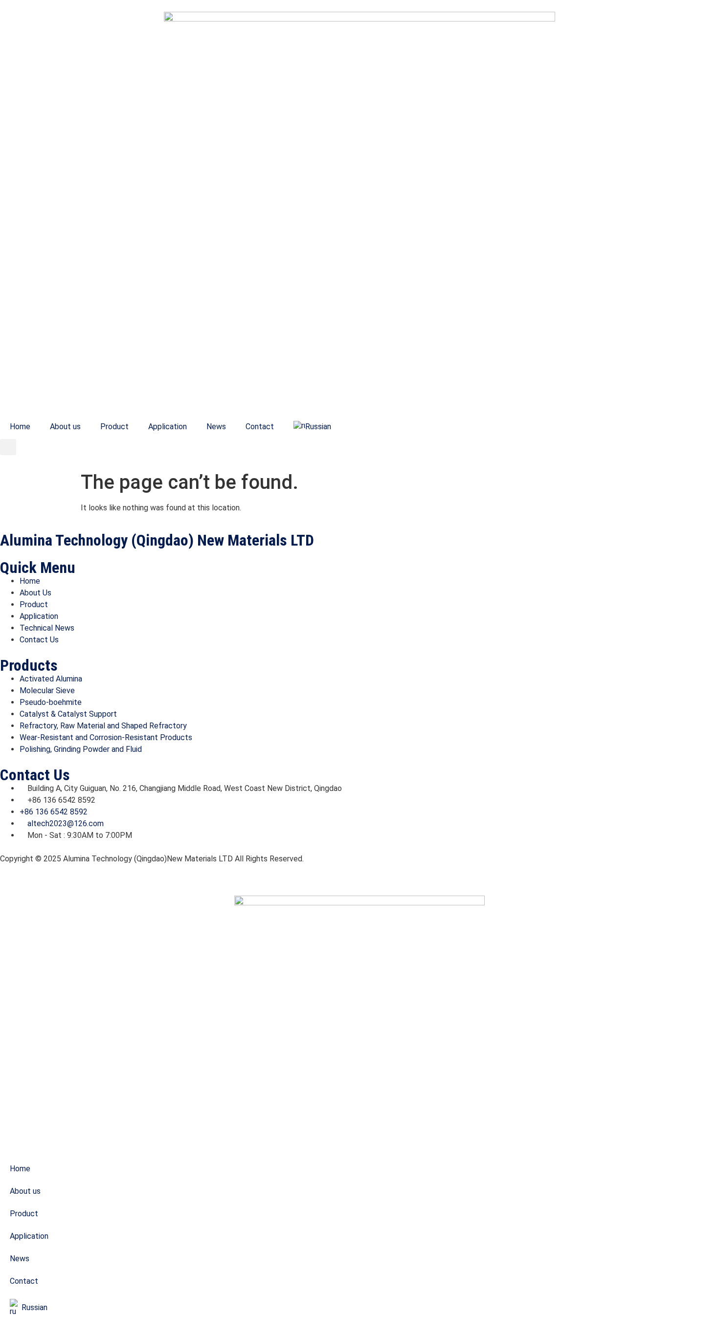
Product (114, 426)
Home (20, 426)
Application (167, 426)
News (216, 426)
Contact (260, 426)
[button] (8, 447)
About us (65, 426)
